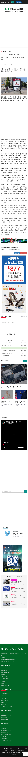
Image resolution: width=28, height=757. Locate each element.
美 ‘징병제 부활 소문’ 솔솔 (7, 353)
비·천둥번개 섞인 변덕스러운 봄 (8, 350)
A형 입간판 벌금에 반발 (7, 345)
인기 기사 (8, 576)
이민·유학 (4, 676)
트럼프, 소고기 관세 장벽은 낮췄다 (20, 402)
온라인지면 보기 (6, 672)
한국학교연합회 (6, 698)
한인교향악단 (5, 696)
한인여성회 (4, 702)
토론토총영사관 (6, 728)
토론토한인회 (5, 700)
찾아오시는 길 (5, 685)
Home (4, 51)
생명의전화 (4, 717)
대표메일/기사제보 (5, 657)
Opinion (15, 531)
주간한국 (4, 681)
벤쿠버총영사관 (6, 732)
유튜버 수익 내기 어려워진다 (17, 603)
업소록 (3, 683)
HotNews (13, 587)
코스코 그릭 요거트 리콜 (16, 595)
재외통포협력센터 (6, 740)
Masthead (4, 670)
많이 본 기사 (19, 576)
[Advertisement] (14, 31)
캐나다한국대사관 (6, 734)
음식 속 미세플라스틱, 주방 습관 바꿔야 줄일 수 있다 (17, 582)
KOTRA (4, 736)
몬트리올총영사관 (6, 730)
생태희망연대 (5, 719)
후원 (12, 2)
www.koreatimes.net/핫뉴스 (9, 247)
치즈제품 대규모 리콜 (6, 342)
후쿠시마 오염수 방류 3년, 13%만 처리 (11, 386)
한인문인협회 (5, 693)
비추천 (24, 253)
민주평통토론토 (6, 738)
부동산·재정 (5, 678)
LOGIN (2, 2)
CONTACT (7, 2)
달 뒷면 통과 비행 (5, 355)
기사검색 (19, 2)
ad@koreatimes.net (16, 661)
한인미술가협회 (6, 704)
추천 (17, 253)
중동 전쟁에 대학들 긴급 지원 (8, 348)
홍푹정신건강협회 (6, 715)
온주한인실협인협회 (7, 706)
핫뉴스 (9, 51)
